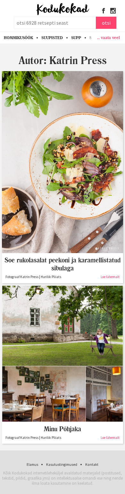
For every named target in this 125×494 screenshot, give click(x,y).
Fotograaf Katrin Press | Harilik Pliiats (33, 277)
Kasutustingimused (61, 464)
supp (76, 38)
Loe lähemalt (110, 277)
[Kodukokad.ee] (63, 10)
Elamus (32, 464)
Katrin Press (78, 60)
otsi (106, 23)
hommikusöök (18, 38)
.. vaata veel (108, 37)
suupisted (52, 38)
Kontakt (91, 464)
